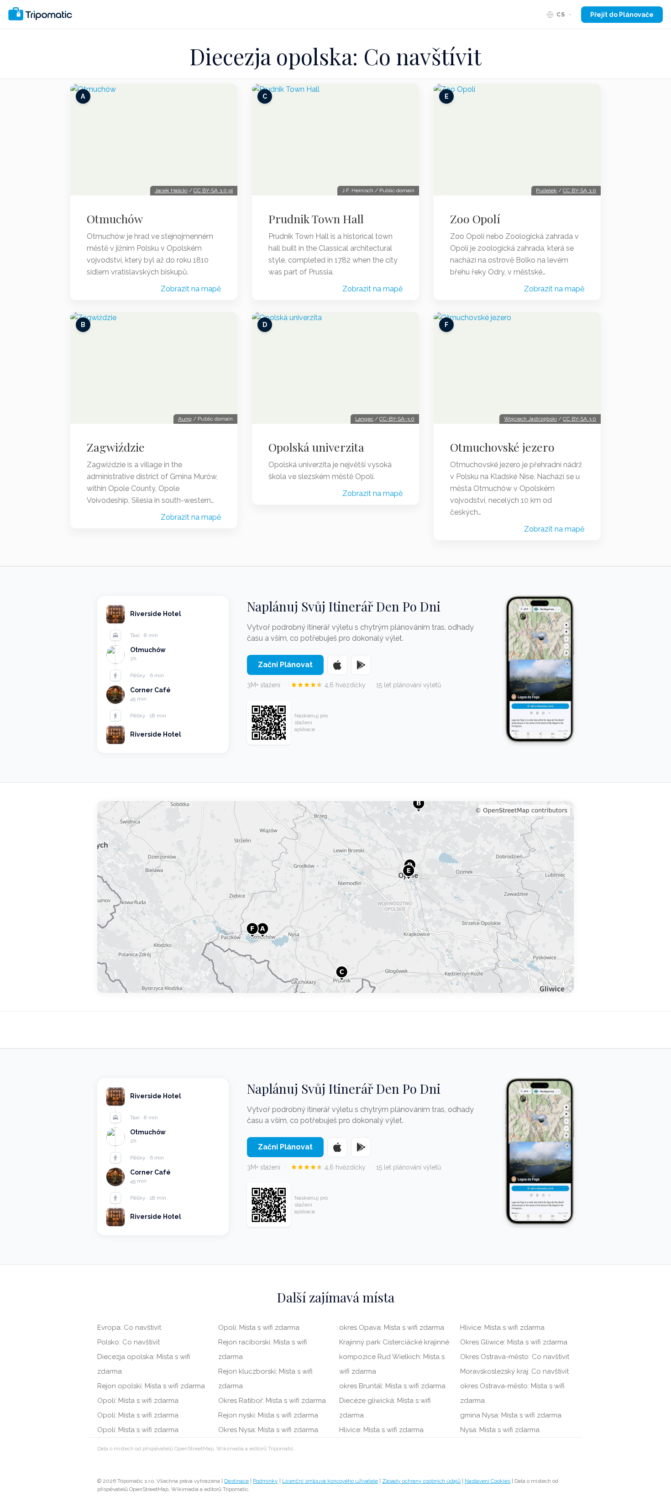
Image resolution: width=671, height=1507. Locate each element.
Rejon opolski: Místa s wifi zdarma (151, 1386)
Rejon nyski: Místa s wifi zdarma (268, 1415)
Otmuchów (115, 219)
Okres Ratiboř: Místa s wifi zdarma (272, 1400)
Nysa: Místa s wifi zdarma (500, 1430)
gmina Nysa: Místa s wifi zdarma (510, 1415)
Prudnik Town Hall (316, 219)
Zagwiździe (116, 447)
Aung (185, 419)
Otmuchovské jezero (502, 447)
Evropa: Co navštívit (129, 1327)
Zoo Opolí (475, 219)
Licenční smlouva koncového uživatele (330, 1481)
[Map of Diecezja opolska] (335, 897)
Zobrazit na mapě (191, 289)
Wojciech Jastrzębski (530, 419)
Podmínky (265, 1481)
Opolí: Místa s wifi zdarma (137, 1400)
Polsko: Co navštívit (128, 1342)
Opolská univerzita (316, 447)
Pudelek (546, 190)
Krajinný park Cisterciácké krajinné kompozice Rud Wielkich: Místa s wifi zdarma (394, 1356)
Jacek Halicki (171, 190)
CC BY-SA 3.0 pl (213, 190)
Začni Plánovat (285, 664)
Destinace (236, 1481)
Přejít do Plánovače (622, 14)
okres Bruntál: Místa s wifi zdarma (392, 1386)
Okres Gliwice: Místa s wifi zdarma (513, 1342)
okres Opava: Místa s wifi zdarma (391, 1327)
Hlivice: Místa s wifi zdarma (381, 1430)
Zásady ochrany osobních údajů (421, 1481)
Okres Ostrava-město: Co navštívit (514, 1357)
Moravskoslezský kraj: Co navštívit (514, 1371)
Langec (364, 419)
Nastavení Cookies (487, 1481)
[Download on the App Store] (337, 665)
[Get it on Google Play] (361, 665)
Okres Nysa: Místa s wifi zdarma (268, 1430)
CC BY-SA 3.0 (579, 190)
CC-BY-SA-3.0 (396, 419)
